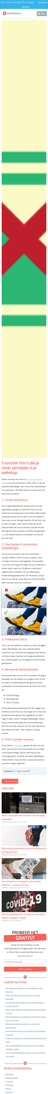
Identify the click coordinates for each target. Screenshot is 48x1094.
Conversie (9, 1081)
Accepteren (42, 2)
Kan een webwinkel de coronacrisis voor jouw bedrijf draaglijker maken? (23, 915)
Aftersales (9, 1074)
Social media (13, 887)
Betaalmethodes (12, 1077)
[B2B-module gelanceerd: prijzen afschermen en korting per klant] (24, 835)
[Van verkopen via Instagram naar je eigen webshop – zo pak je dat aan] (24, 868)
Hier (3, 534)
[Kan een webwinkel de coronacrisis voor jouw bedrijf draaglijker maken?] (24, 901)
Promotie (9, 1092)
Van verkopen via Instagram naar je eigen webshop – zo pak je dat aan (21, 883)
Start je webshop (25, 969)
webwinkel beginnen (24, 955)
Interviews (9, 1085)
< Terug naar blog (10, 781)
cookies (31, 2)
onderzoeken (18, 745)
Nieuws (11, 822)
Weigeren (26, 6)
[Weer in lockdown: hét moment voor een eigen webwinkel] (24, 802)
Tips (16, 771)
